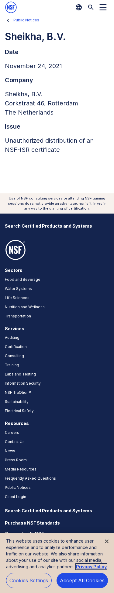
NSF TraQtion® (18, 392)
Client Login (15, 496)
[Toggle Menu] (103, 7)
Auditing (12, 337)
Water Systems (18, 288)
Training (12, 365)
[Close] (106, 541)
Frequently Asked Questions (30, 478)
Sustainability (17, 401)
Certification (16, 346)
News (10, 450)
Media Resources (20, 469)
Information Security (23, 383)
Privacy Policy (91, 566)
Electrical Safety (19, 410)
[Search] (91, 7)
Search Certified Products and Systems (48, 226)
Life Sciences (17, 297)
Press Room (16, 460)
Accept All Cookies (82, 580)
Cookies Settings (28, 580)
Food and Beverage (22, 279)
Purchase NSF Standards (32, 522)
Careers (12, 432)
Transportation (18, 316)
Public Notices (26, 20)
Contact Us (15, 441)
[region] (57, 563)
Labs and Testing (20, 374)
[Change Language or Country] (79, 7)
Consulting (14, 355)
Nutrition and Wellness (25, 307)
